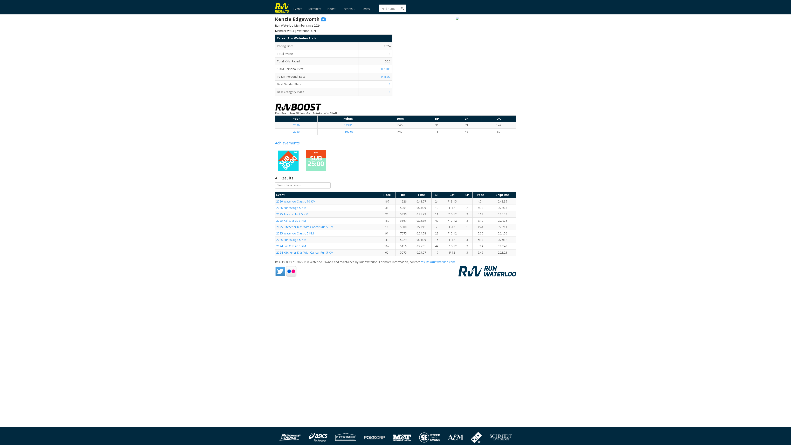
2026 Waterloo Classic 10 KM (295, 201)
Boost (331, 9)
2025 (296, 132)
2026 (296, 125)
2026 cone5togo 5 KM (291, 208)
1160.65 (348, 132)
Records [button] (347, 9)
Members (314, 9)
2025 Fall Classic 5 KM (291, 220)
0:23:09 (386, 69)
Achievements (287, 143)
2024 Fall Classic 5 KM (291, 246)
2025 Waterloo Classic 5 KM (295, 233)
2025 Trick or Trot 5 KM (292, 214)
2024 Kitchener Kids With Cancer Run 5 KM (304, 252)
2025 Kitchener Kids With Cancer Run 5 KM (304, 227)
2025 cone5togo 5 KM (291, 240)
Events (297, 9)
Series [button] (366, 9)
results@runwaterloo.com (438, 262)
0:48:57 (386, 76)
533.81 (348, 125)
